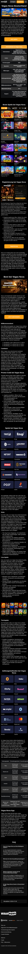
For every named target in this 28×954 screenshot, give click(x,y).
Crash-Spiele (15, 108)
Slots (23, 108)
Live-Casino (9, 108)
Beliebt (3, 108)
